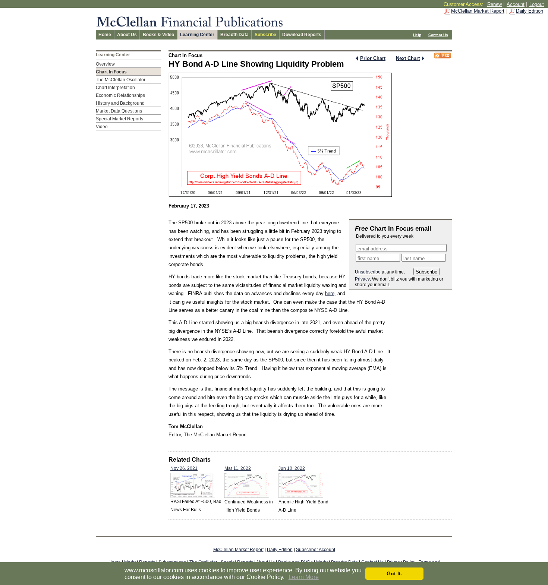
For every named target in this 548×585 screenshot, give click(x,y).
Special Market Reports (119, 118)
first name (368, 258)
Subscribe (265, 34)
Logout (536, 4)
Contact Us (438, 35)
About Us (127, 34)
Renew (494, 4)
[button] (287, 577)
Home (104, 34)
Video (102, 126)
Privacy (362, 279)
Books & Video (158, 34)
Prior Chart (372, 58)
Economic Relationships (120, 95)
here (329, 293)
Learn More (304, 577)
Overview (105, 64)
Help (417, 35)
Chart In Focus (111, 72)
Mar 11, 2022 (237, 468)
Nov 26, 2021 (184, 468)
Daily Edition (529, 11)
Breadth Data (234, 34)
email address (373, 249)
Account (516, 4)
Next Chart (408, 58)
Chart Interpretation (115, 87)
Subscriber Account (315, 549)
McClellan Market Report (477, 11)
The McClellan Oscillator (120, 79)
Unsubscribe (368, 272)
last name (414, 258)
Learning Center (197, 34)
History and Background (120, 103)
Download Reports (301, 34)
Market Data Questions (119, 111)
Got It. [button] (394, 573)
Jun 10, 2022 (291, 468)
